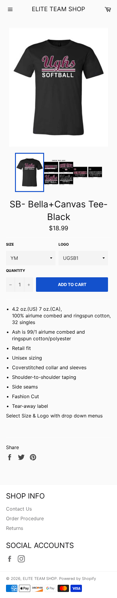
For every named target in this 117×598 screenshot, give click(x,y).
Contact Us (19, 509)
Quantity (15, 270)
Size (10, 244)
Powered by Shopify (77, 578)
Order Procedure (25, 518)
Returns (14, 528)
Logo (63, 244)
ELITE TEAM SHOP (58, 9)
